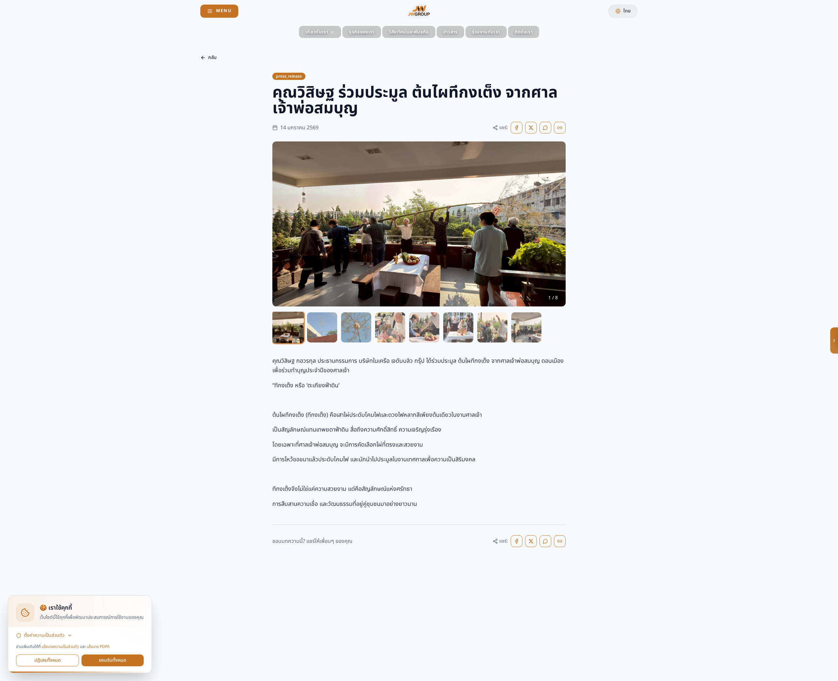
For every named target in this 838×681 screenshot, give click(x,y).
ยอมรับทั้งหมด (112, 660)
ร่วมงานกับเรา (486, 31)
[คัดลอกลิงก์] (560, 128)
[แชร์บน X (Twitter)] (531, 128)
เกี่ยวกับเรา (316, 31)
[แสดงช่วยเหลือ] (834, 340)
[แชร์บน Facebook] (516, 128)
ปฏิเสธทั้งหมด (47, 660)
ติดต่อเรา (524, 31)
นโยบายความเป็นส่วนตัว (60, 646)
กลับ (212, 57)
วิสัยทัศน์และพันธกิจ (409, 31)
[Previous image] (282, 223)
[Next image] (555, 223)
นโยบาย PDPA (98, 646)
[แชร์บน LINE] (545, 128)
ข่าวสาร (450, 31)
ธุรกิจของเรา (361, 31)
